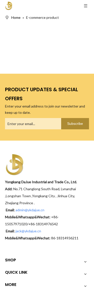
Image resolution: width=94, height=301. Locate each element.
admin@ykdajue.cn (30, 210)
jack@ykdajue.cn (28, 231)
